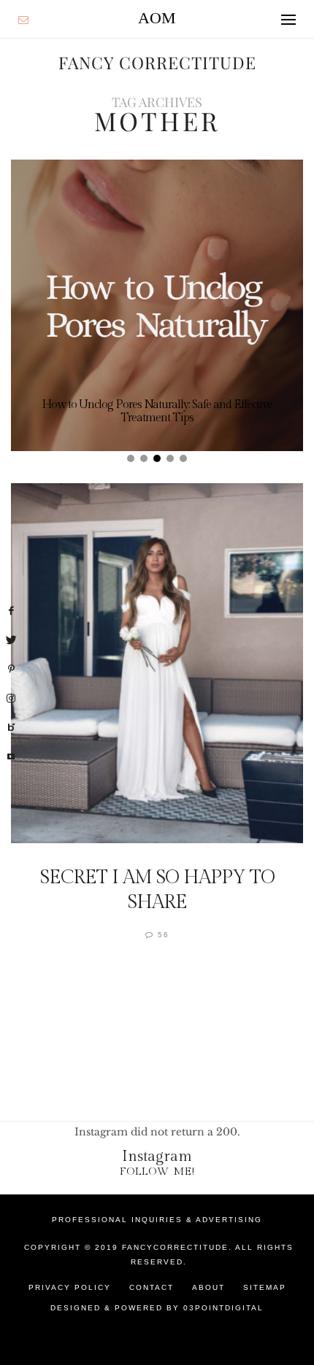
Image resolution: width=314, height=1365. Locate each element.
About (208, 1287)
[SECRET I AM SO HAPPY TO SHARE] (157, 663)
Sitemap (264, 1287)
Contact (151, 1287)
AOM (157, 18)
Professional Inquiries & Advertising (157, 1220)
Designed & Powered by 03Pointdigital (157, 1308)
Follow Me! (157, 1171)
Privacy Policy (69, 1287)
